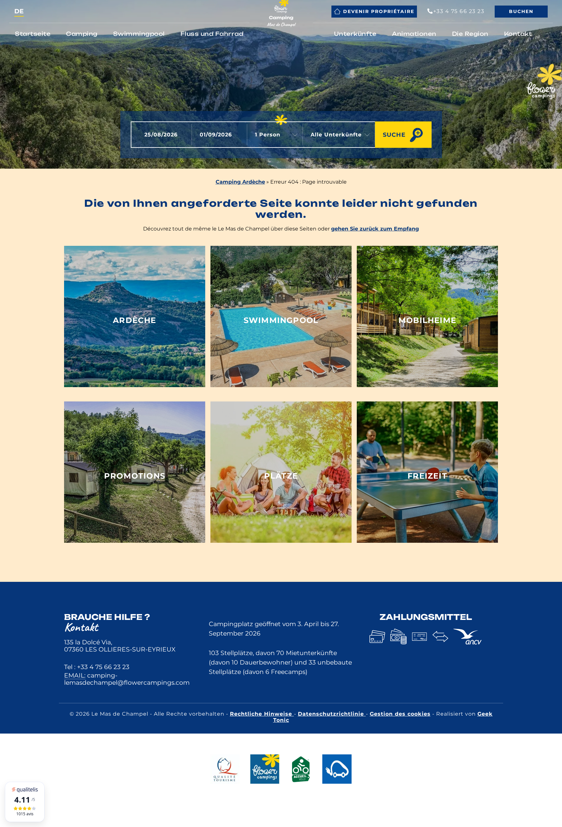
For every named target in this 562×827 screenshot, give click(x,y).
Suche (394, 134)
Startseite (32, 33)
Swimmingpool (139, 33)
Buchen (521, 11)
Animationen (414, 33)
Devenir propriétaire (378, 11)
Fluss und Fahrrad (212, 33)
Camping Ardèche (240, 182)
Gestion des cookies (400, 714)
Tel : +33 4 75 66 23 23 (96, 667)
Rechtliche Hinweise (262, 714)
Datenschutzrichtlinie (332, 714)
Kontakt (518, 33)
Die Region (470, 33)
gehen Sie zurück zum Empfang (375, 229)
